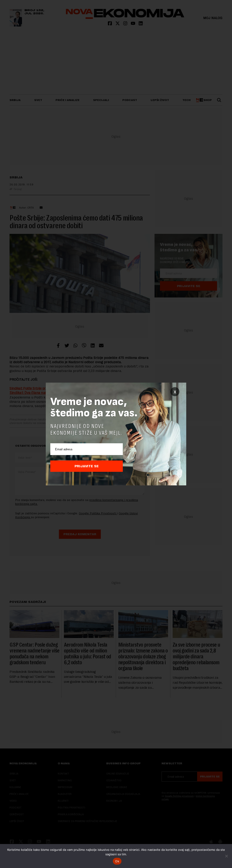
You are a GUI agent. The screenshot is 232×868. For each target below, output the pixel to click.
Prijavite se (87, 466)
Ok (117, 861)
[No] (226, 856)
